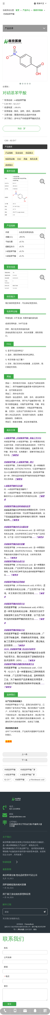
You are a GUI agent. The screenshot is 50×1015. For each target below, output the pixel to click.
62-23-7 (7, 780)
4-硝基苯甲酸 (9, 775)
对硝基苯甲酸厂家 (27, 770)
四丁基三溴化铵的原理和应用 (16, 894)
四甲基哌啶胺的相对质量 (14, 884)
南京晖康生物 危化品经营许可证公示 (20, 875)
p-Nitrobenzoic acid (36, 780)
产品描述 (8, 147)
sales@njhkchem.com (17, 817)
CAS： (7, 141)
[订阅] (44, 912)
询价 (20, 128)
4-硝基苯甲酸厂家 (27, 775)
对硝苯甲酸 (20, 780)
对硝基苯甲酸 (10, 770)
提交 (9, 1004)
